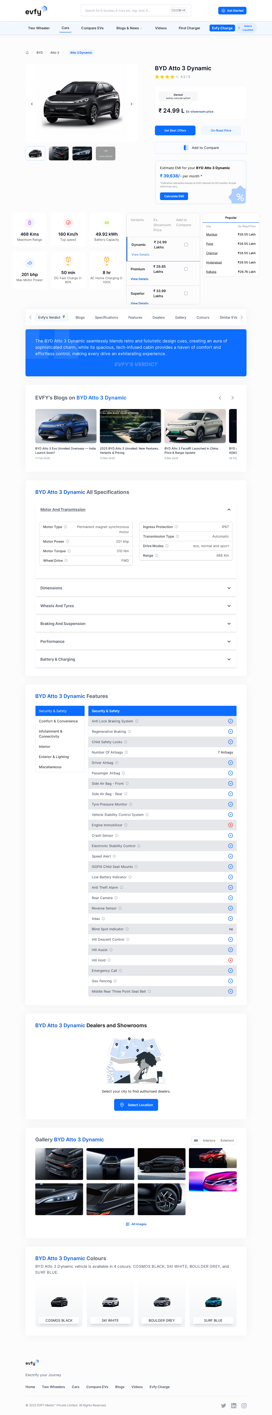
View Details (140, 279)
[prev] (32, 104)
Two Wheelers (53, 1387)
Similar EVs (229, 317)
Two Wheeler (39, 28)
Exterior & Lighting (54, 757)
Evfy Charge (222, 28)
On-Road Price (221, 130)
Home (30, 1387)
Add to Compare (205, 148)
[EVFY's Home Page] (136, 1362)
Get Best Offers (175, 130)
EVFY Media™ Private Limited (57, 1405)
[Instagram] (243, 1405)
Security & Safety (53, 711)
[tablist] (214, 1140)
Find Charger (189, 28)
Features (135, 317)
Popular (231, 217)
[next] (132, 104)
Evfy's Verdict (49, 317)
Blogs (80, 317)
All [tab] (196, 1140)
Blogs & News (127, 28)
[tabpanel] (136, 1183)
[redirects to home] (36, 11)
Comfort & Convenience (58, 721)
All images (139, 1224)
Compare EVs (92, 28)
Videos (161, 28)
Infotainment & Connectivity (50, 733)
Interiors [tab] (209, 1140)
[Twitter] (223, 1405)
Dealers (159, 317)
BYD (40, 52)
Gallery (180, 317)
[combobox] (136, 10)
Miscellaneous (50, 767)
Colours (203, 317)
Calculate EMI (174, 196)
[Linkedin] (233, 1405)
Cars (65, 28)
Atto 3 (54, 52)
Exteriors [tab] (227, 1140)
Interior (44, 746)
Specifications (106, 317)
